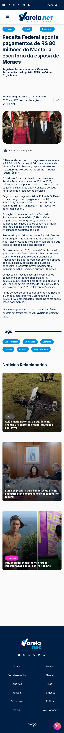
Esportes (16, 683)
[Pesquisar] (56, 5)
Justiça (16, 692)
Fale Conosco (50, 710)
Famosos (50, 692)
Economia (17, 701)
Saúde (50, 675)
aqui (4, 316)
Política (50, 666)
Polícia (50, 701)
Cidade (17, 666)
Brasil (50, 683)
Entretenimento (17, 675)
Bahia (16, 710)
